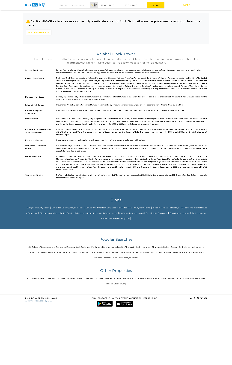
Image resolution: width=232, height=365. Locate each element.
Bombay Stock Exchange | (79, 247)
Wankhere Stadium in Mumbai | (56, 252)
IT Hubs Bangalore (159, 213)
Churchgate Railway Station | (165, 247)
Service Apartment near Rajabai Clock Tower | (125, 278)
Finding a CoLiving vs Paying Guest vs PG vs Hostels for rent (67, 213)
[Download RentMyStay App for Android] (104, 303)
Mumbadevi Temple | (102, 258)
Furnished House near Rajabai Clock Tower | (46, 278)
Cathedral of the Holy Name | (192, 247)
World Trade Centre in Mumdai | (190, 252)
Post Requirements (39, 32)
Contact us (104, 298)
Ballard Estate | (78, 252)
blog (154, 298)
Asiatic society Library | (106, 252)
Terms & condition (131, 298)
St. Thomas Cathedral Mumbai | (136, 247)
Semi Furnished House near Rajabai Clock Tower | (168, 278)
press (146, 298)
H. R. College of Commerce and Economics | (47, 247)
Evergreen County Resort (38, 208)
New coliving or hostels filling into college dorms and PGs (122, 213)
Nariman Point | (34, 252)
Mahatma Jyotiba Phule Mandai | (160, 252)
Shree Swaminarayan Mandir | (125, 258)
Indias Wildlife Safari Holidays (166, 208)
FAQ (94, 298)
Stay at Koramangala (180, 213)
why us (116, 298)
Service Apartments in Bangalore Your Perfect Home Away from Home (118, 208)
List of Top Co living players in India (68, 208)
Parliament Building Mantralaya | (106, 247)
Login (186, 4)
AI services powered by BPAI (38, 301)
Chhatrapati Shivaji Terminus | (131, 252)
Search (156, 4)
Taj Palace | (91, 252)
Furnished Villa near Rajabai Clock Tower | (85, 278)
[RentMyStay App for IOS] (124, 303)
